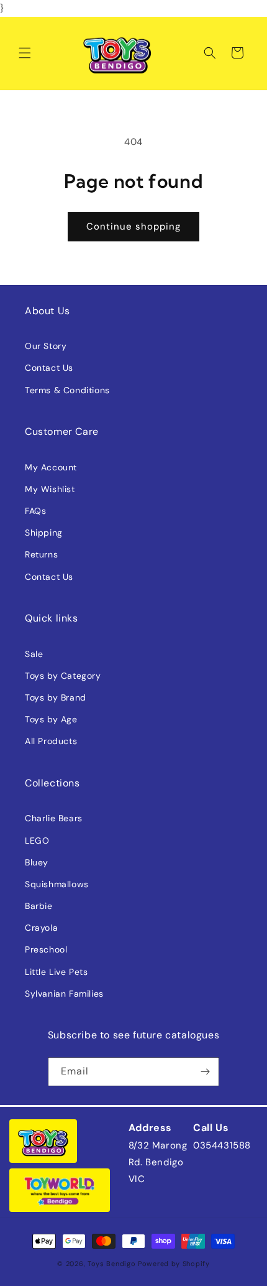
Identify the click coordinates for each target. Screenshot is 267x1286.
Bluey (36, 862)
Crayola (41, 927)
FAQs (35, 510)
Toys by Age (51, 719)
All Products (51, 741)
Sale (34, 653)
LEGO (37, 840)
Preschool (46, 949)
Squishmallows (57, 884)
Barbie (39, 905)
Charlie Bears (54, 818)
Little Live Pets (56, 971)
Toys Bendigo (111, 1263)
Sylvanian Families (64, 993)
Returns (41, 554)
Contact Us (49, 367)
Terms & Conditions (67, 390)
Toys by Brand (55, 697)
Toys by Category (63, 675)
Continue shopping (133, 226)
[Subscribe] (205, 1071)
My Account (51, 467)
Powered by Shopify (174, 1263)
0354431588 (222, 1145)
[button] (24, 53)
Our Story (45, 346)
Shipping (44, 532)
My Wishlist (50, 489)
